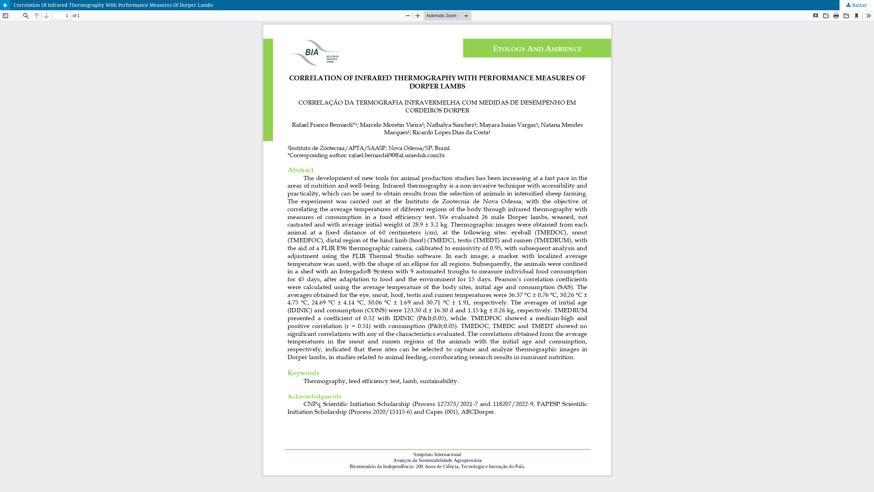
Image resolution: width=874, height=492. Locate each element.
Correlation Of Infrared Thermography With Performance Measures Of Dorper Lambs (113, 5)
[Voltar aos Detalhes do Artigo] (5, 5)
